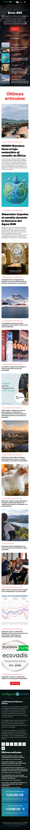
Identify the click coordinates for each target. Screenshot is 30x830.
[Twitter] (20, 744)
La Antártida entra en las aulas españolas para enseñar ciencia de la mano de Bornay (19, 81)
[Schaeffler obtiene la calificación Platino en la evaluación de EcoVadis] (15, 656)
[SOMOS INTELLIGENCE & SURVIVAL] (15, 694)
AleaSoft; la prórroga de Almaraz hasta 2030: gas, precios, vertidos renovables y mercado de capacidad (14, 459)
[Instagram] (7, 744)
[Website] (24, 744)
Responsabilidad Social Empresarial (17, 45)
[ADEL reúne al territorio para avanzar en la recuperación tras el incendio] (15, 569)
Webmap (17, 826)
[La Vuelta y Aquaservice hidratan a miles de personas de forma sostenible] (15, 346)
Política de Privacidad (15, 825)
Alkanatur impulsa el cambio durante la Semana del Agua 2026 (19, 59)
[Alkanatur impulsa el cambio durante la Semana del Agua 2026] (6, 58)
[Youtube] (3, 748)
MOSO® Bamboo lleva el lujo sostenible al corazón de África (19, 49)
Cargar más (14, 683)
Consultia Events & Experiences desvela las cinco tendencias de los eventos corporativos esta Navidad (19, 70)
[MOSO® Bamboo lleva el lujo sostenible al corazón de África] (6, 47)
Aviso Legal (6, 825)
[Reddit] (15, 744)
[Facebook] (3, 744)
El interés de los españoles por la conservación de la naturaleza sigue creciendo (14, 547)
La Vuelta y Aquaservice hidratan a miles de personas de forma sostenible (14, 368)
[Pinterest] (11, 744)
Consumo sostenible (8, 543)
